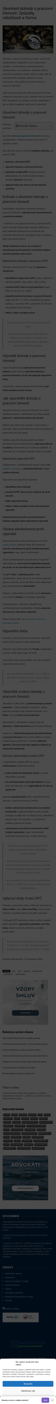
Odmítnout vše (28, 1391)
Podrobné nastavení (28, 1398)
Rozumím (28, 1384)
